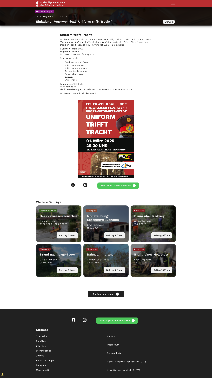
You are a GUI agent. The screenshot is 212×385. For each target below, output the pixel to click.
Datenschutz (114, 353)
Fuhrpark (41, 365)
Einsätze (41, 341)
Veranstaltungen (45, 360)
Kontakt (111, 336)
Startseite (41, 336)
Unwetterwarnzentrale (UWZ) (123, 370)
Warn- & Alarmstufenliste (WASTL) (126, 361)
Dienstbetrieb (43, 350)
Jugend (40, 355)
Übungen (41, 346)
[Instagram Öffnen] (85, 185)
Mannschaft (42, 370)
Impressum (113, 344)
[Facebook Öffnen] (73, 185)
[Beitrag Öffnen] (58, 223)
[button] (173, 4)
